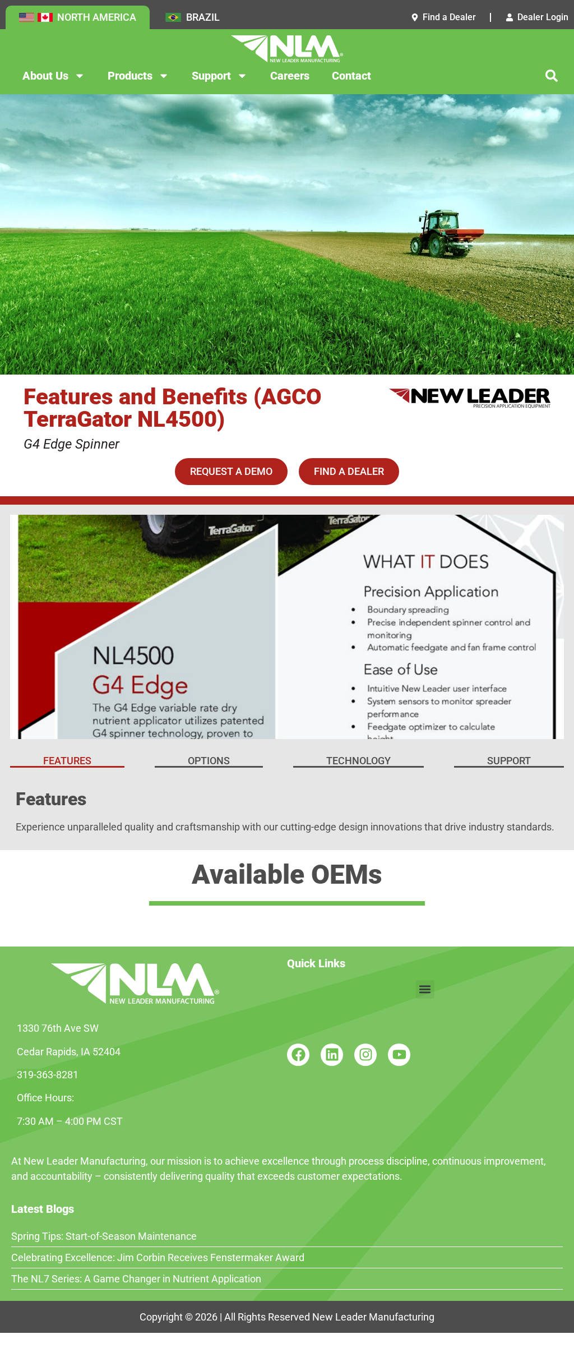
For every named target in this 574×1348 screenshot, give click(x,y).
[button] (551, 75)
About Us (45, 75)
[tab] (67, 762)
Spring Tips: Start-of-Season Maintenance (104, 1236)
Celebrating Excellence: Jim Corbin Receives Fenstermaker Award (157, 1257)
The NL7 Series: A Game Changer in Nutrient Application (136, 1279)
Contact (351, 75)
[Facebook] (298, 1055)
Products (130, 75)
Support (211, 75)
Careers (289, 75)
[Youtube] (399, 1055)
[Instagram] (365, 1055)
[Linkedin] (332, 1055)
